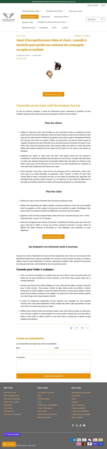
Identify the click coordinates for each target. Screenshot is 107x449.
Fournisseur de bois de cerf (47, 414)
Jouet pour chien (21, 58)
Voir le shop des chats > (53, 94)
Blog (39, 396)
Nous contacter (77, 417)
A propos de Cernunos (46, 392)
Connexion (94, 5)
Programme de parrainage (80, 414)
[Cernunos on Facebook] (73, 425)
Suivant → (87, 36)
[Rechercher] (102, 19)
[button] (32, 11)
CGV (39, 402)
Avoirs (73, 399)
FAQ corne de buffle (11, 402)
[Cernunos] (8, 19)
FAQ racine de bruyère (12, 399)
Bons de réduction (78, 405)
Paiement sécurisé (44, 417)
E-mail (57, 348)
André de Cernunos (24, 55)
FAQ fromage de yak (11, 396)
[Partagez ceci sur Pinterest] (82, 328)
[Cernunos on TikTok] (80, 425)
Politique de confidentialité (47, 405)
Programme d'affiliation (80, 411)
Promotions (8, 405)
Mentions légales (44, 399)
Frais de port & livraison (12, 414)
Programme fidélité (78, 408)
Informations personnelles (81, 392)
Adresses (74, 402)
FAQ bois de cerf (10, 392)
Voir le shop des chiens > (53, 237)
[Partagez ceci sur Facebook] (77, 328)
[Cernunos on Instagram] (76, 425)
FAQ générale (9, 411)
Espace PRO (42, 411)
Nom (18, 348)
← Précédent (77, 36)
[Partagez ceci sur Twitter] (71, 328)
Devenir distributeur (45, 408)
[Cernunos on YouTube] (84, 425)
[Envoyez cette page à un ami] (87, 328)
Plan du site (8, 408)
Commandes (76, 396)
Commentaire (21, 357)
